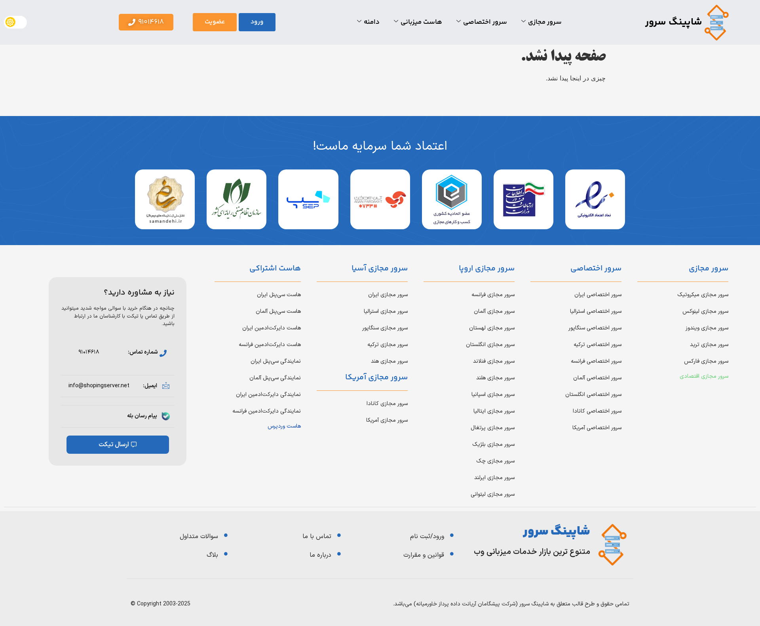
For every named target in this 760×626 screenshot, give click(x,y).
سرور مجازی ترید (709, 345)
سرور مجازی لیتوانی (493, 494)
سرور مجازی (545, 22)
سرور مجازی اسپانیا (493, 394)
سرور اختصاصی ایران (597, 295)
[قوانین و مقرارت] (452, 554)
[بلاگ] (226, 554)
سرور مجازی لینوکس (705, 311)
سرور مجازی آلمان (494, 311)
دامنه (372, 22)
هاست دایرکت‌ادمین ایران (271, 328)
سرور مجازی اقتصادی (704, 376)
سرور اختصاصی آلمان (597, 378)
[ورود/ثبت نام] (452, 535)
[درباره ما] (339, 554)
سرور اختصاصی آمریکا (596, 428)
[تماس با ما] (339, 535)
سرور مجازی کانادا (387, 404)
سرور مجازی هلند (495, 378)
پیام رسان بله (142, 416)
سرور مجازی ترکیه (387, 345)
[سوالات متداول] (226, 535)
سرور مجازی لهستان (492, 328)
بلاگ (212, 555)
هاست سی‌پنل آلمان (278, 311)
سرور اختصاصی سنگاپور (594, 328)
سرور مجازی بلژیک (493, 444)
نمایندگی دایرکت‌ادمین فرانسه (266, 411)
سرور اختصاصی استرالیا (595, 311)
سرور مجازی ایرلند (494, 478)
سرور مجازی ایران (388, 295)
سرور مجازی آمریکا (387, 420)
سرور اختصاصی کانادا (597, 411)
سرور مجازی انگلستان (490, 345)
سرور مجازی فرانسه (493, 295)
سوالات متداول (199, 536)
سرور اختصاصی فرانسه (596, 361)
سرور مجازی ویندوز (707, 328)
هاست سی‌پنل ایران (279, 295)
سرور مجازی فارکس (706, 361)
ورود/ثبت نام (427, 536)
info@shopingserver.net (98, 386)
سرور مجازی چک (495, 461)
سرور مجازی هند (389, 361)
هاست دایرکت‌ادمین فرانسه (270, 345)
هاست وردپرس (284, 426)
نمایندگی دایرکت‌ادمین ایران (268, 394)
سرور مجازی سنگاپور (385, 328)
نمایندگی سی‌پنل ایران (276, 361)
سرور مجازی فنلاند (494, 361)
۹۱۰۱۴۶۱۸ (88, 352)
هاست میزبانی (421, 22)
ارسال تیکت (114, 444)
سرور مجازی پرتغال (493, 428)
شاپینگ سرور (673, 22)
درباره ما (320, 555)
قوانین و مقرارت (423, 555)
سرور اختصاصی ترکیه (597, 345)
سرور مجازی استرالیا (386, 311)
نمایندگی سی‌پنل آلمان (275, 378)
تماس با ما (316, 536)
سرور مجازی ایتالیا (494, 411)
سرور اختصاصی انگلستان (593, 394)
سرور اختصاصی (485, 22)
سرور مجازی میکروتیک (702, 295)
